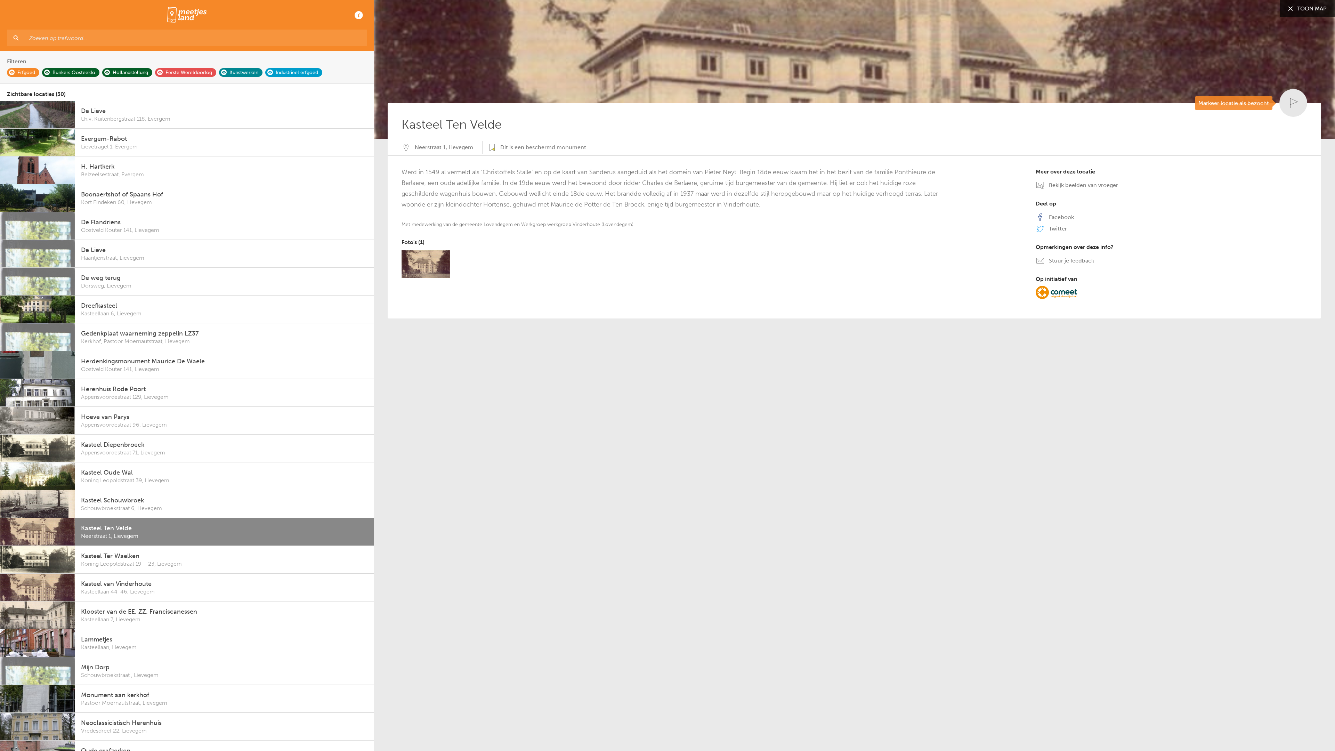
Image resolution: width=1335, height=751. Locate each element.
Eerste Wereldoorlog (188, 72)
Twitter (1057, 228)
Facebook (1060, 217)
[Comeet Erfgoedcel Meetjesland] (1056, 292)
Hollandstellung (130, 72)
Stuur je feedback (1070, 260)
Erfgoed (26, 72)
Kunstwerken (243, 72)
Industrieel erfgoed (297, 72)
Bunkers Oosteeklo (73, 72)
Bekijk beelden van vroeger (1082, 185)
